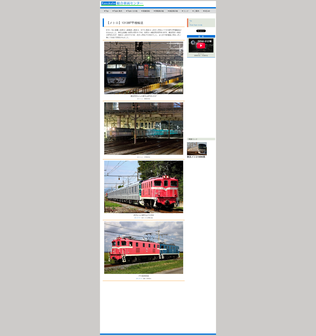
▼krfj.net (206, 11)
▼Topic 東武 (117, 11)
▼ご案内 (195, 11)
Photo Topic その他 (195, 25)
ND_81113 (137, 218)
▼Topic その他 (131, 11)
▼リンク (185, 11)
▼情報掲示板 (158, 11)
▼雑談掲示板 (173, 11)
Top (190, 21)
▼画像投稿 (145, 11)
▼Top (106, 11)
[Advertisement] (145, 17)
